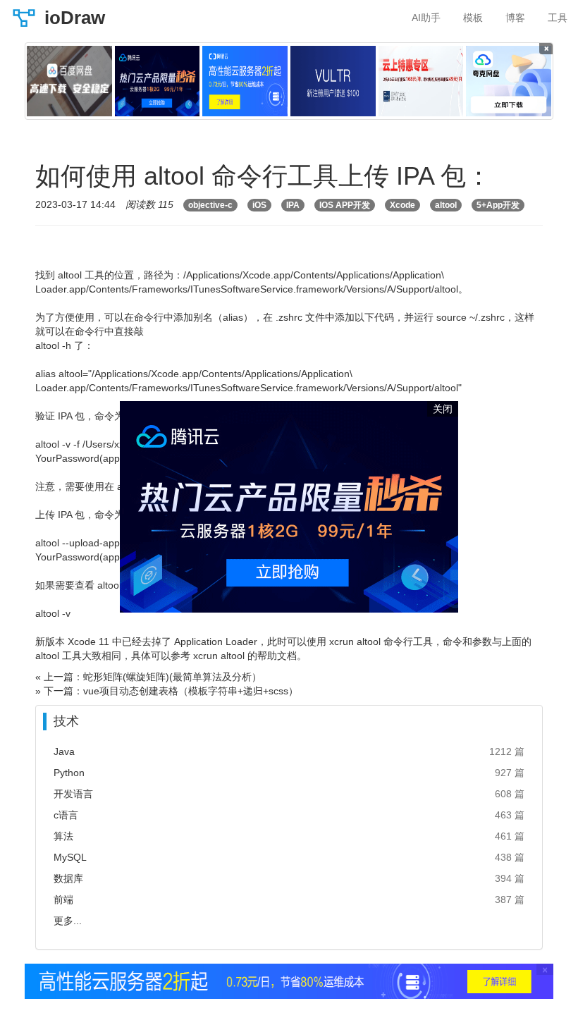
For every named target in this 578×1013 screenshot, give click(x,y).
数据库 (68, 878)
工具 (557, 17)
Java (64, 751)
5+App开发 (497, 205)
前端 (63, 899)
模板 (473, 17)
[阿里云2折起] (245, 81)
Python (69, 772)
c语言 (66, 815)
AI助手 (426, 17)
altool (446, 205)
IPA (293, 205)
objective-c (210, 205)
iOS (259, 205)
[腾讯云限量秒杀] (157, 81)
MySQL (70, 857)
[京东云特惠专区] (421, 81)
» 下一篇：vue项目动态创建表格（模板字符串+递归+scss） (166, 690)
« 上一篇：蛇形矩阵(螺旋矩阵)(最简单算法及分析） (148, 676)
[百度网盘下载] (69, 81)
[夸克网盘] (509, 81)
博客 (515, 17)
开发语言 (73, 793)
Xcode (402, 205)
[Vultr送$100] (333, 81)
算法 (63, 836)
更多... (68, 920)
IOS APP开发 (344, 205)
